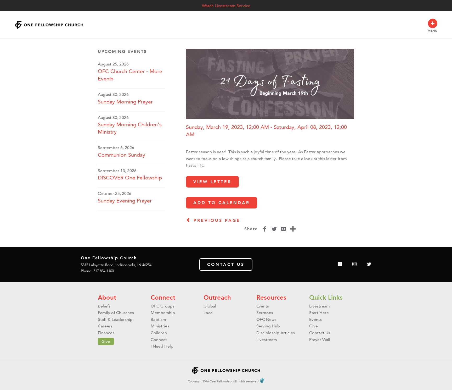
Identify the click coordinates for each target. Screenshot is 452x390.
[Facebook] (340, 264)
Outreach (217, 297)
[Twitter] (369, 264)
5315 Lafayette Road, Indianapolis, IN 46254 (116, 264)
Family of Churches (116, 312)
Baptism (158, 319)
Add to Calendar (221, 202)
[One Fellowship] (49, 25)
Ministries (160, 325)
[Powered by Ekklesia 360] (262, 380)
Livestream (266, 339)
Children (159, 332)
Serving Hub (268, 325)
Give (105, 341)
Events (262, 306)
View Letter (212, 181)
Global (210, 306)
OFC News (266, 319)
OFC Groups (162, 306)
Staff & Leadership (115, 319)
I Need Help (162, 346)
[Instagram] (354, 264)
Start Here (319, 312)
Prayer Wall (319, 339)
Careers (105, 325)
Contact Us (226, 264)
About (107, 297)
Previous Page (215, 220)
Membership (163, 312)
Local (208, 312)
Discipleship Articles (275, 332)
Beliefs (104, 306)
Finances (106, 332)
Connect (163, 297)
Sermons (264, 312)
